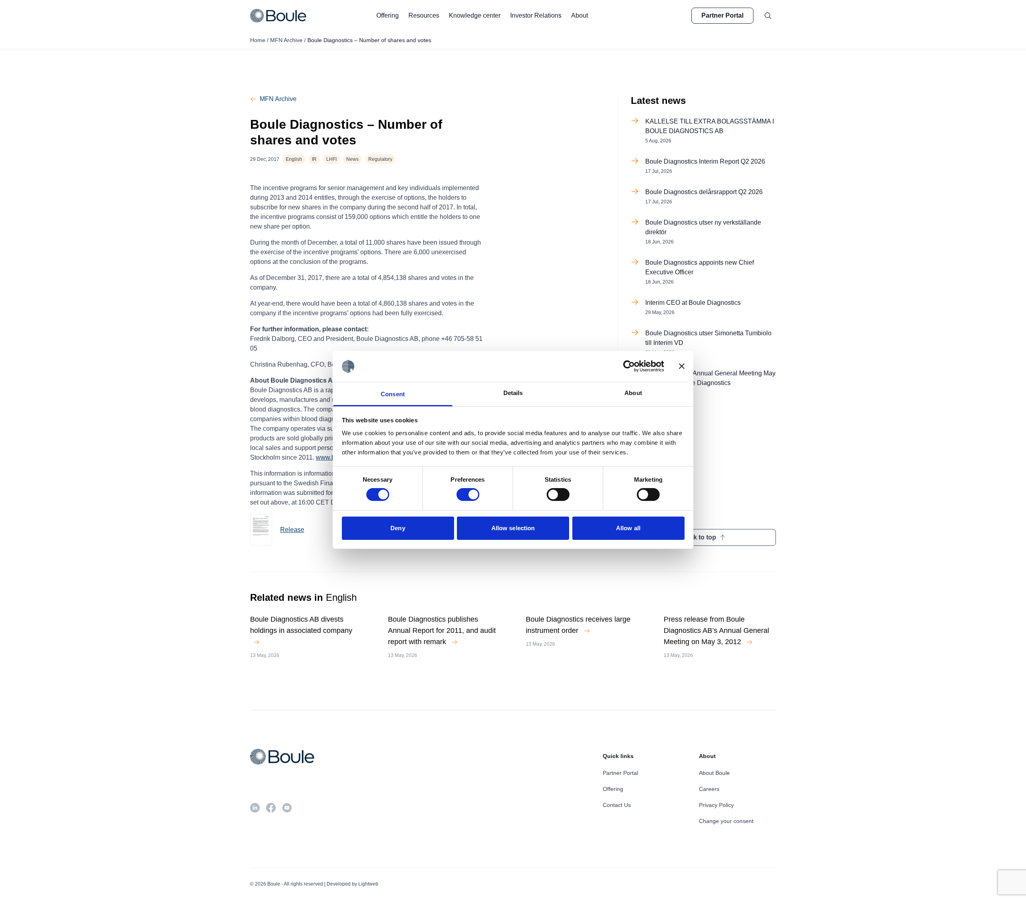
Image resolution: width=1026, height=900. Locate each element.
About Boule (714, 773)
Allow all (628, 528)
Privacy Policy (716, 805)
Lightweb (368, 884)
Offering (613, 789)
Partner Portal (722, 15)
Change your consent (726, 821)
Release (292, 529)
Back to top (698, 537)
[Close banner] (682, 366)
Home (257, 40)
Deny (397, 528)
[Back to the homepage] (278, 15)
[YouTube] (287, 808)
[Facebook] (271, 808)
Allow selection (513, 528)
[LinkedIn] (255, 808)
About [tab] (633, 392)
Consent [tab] (393, 394)
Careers (709, 789)
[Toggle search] (768, 16)
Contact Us (617, 805)
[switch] (467, 494)
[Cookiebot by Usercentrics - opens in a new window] (629, 366)
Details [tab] (513, 392)
